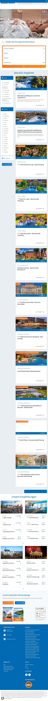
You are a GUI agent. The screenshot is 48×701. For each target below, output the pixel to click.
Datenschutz (8, 171)
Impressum (12, 171)
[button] (2, 698)
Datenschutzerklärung (21, 162)
